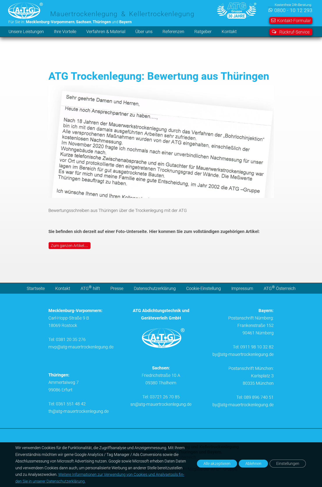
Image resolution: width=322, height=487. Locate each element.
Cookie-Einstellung (203, 288)
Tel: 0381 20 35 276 (67, 339)
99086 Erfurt (60, 389)
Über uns (143, 31)
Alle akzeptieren (216, 463)
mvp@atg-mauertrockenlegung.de (80, 346)
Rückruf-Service (294, 32)
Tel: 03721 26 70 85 (161, 396)
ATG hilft (90, 288)
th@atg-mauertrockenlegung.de (78, 411)
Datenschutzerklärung (155, 288)
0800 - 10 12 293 (293, 10)
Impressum (242, 288)
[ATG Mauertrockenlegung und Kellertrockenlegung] (163, 346)
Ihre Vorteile (65, 31)
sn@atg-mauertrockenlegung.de (160, 404)
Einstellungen (287, 463)
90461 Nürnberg (258, 332)
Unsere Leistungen (26, 31)
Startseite (36, 288)
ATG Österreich (279, 288)
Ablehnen (253, 463)
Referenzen (173, 31)
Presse (116, 288)
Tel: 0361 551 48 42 (67, 403)
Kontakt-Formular (294, 20)
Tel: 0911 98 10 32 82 (253, 346)
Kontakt (229, 31)
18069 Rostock (62, 325)
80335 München (258, 383)
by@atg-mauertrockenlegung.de (243, 354)
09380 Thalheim (160, 382)
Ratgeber (203, 31)
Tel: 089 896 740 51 (255, 397)
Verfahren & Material (105, 31)
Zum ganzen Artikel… (69, 245)
